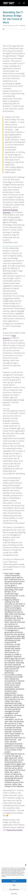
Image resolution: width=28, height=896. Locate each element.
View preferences (14, 889)
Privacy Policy (14, 893)
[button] (25, 865)
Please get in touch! (14, 830)
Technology (22, 25)
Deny (14, 885)
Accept (14, 881)
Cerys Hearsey (7, 25)
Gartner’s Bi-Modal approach (10, 210)
